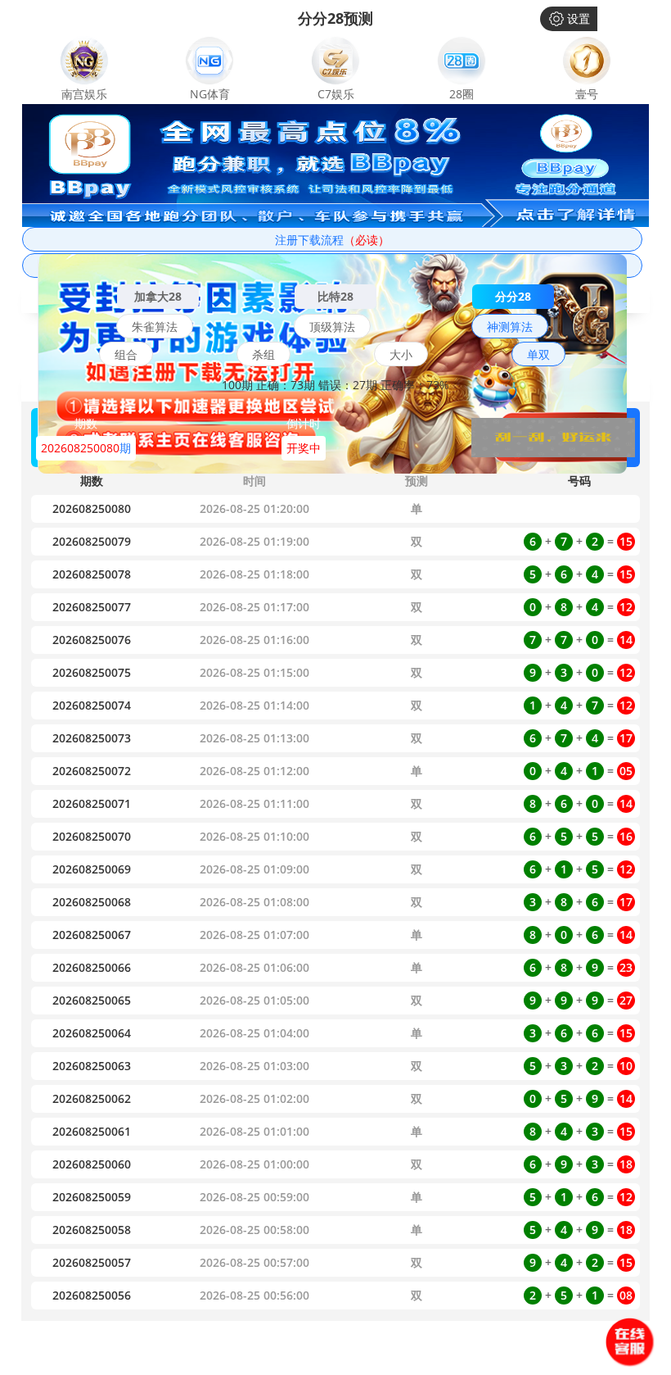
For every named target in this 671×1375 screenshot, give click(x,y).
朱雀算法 (155, 326)
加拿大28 (158, 296)
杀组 (263, 354)
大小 (401, 354)
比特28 (335, 296)
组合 (126, 354)
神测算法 (510, 326)
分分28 (513, 296)
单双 (538, 354)
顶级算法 (332, 326)
